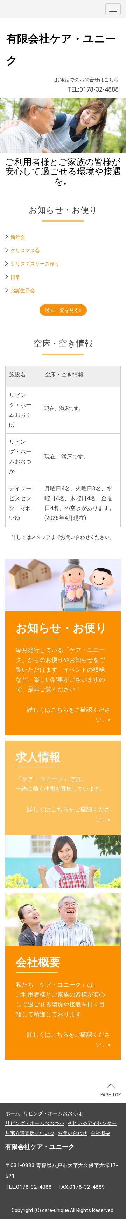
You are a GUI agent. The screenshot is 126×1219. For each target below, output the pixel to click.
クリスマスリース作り (34, 264)
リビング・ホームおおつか (34, 1123)
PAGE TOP (110, 1094)
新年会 (17, 237)
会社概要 (100, 1133)
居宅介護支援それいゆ (29, 1133)
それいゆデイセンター (92, 1123)
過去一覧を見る (62, 310)
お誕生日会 (22, 290)
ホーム (12, 1113)
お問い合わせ (72, 1133)
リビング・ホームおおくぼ (52, 1113)
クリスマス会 (25, 250)
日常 (15, 277)
